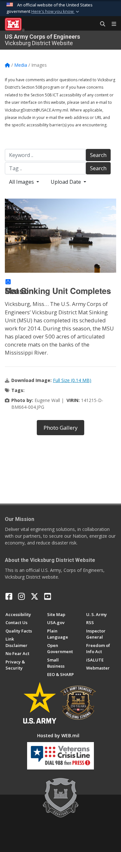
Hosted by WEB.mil (58, 735)
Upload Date (66, 181)
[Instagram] (21, 596)
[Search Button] (100, 24)
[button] (55, 11)
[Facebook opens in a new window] (8, 596)
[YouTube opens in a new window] (47, 596)
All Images (22, 181)
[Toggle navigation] (111, 24)
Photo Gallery (60, 427)
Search (98, 155)
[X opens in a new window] (34, 596)
